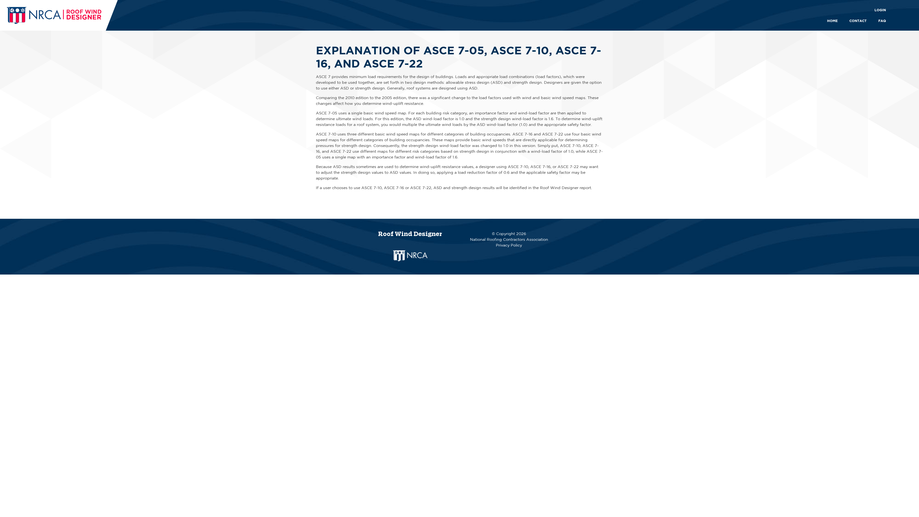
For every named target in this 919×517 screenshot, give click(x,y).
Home (832, 21)
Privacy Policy (509, 245)
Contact (858, 21)
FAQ (882, 21)
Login (880, 10)
